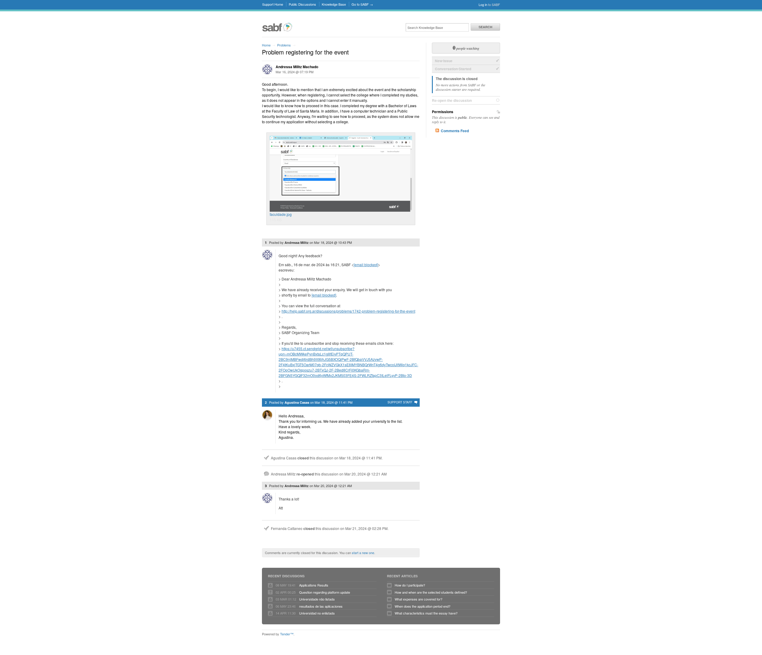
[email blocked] (366, 264)
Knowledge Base (334, 4)
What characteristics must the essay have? (426, 613)
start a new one (363, 552)
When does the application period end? (422, 606)
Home (266, 45)
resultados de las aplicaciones (321, 606)
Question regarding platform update (324, 592)
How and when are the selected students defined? (431, 592)
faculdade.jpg (281, 214)
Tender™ (286, 633)
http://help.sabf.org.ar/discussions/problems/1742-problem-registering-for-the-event (348, 311)
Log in (483, 4)
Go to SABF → (362, 4)
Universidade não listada (317, 599)
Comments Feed (455, 130)
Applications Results (313, 585)
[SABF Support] (277, 30)
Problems (284, 45)
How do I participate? (410, 585)
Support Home (272, 4)
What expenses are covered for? (418, 599)
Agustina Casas (297, 402)
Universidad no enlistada (317, 613)
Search (485, 27)
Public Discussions (302, 4)
